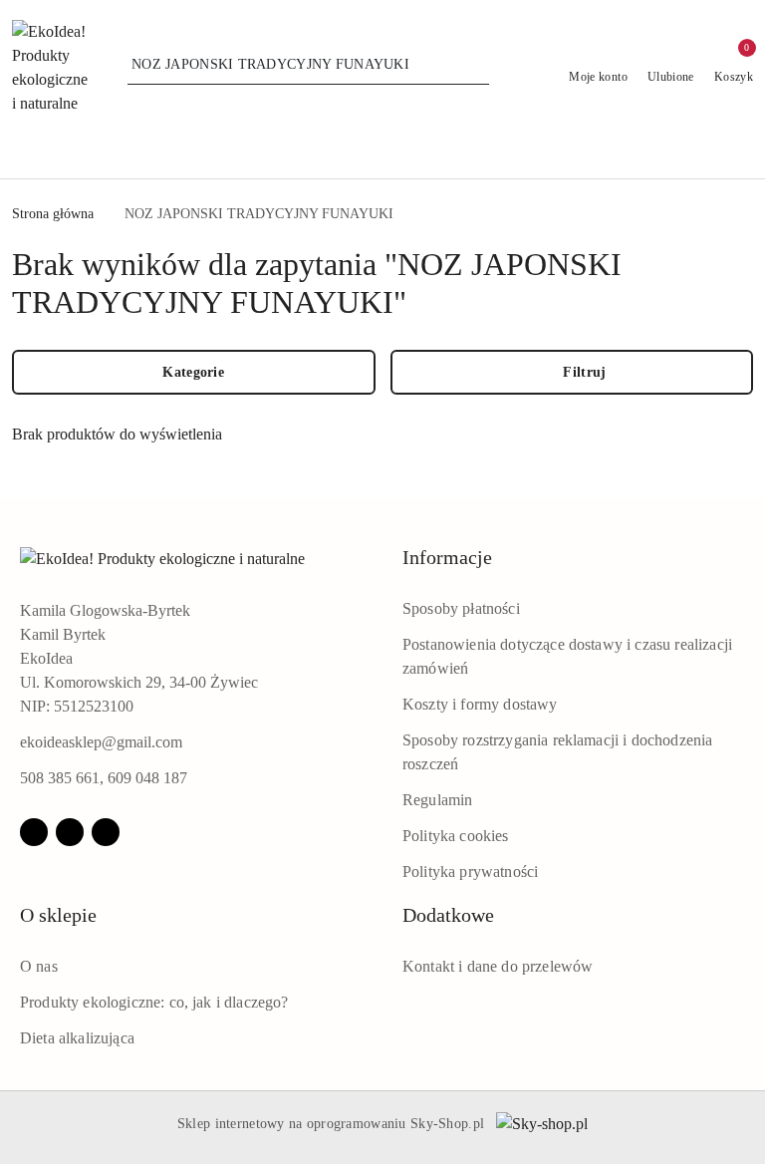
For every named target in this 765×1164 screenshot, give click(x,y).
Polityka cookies (455, 835)
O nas (39, 966)
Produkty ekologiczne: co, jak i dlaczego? (154, 1002)
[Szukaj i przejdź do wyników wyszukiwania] (477, 65)
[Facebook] (34, 832)
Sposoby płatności (461, 608)
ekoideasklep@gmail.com (101, 741)
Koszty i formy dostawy (480, 704)
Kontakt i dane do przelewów (497, 966)
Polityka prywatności (470, 871)
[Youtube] (106, 832)
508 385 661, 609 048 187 (103, 777)
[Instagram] (70, 832)
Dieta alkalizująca (77, 1037)
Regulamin (437, 799)
